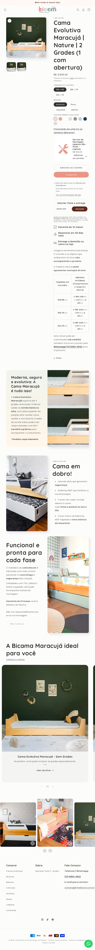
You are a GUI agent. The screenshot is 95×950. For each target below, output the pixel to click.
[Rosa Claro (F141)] (70, 119)
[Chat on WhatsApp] (88, 944)
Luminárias (11, 910)
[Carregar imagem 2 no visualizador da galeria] (21, 66)
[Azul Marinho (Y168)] (85, 119)
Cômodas (10, 888)
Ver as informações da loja (68, 195)
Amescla (60, 104)
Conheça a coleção (15, 659)
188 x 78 (74, 89)
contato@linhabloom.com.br (80, 887)
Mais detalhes (44, 770)
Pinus (73, 104)
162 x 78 (60, 95)
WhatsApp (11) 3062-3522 (68, 346)
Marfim (74, 110)
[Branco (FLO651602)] (65, 119)
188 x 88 (60, 89)
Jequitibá (60, 110)
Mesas (9, 899)
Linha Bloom (20, 940)
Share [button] (58, 358)
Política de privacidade (57, 940)
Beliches (10, 882)
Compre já (71, 174)
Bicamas (10, 876)
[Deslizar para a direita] (53, 786)
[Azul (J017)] (80, 119)
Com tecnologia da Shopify (35, 940)
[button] (5, 10)
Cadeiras (10, 905)
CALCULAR (80, 209)
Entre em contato (61, 217)
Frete (72, 78)
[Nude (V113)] (55, 119)
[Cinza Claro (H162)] (55, 123)
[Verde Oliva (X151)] (75, 119)
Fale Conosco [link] (17, 624)
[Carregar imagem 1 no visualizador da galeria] (11, 66)
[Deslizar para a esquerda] (42, 786)
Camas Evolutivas (14, 871)
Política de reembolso (77, 940)
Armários (10, 893)
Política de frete (48, 943)
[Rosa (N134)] (60, 119)
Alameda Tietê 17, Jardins (47, 871)
